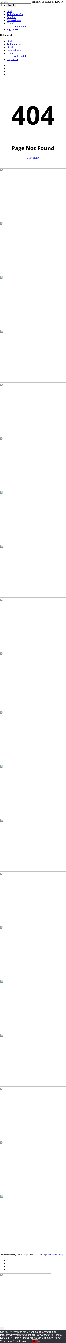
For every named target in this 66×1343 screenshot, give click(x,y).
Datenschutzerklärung (54, 1254)
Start (9, 41)
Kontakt (11, 53)
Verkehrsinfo (20, 56)
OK (34, 1341)
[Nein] (39, 1341)
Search (10, 5)
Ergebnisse (12, 59)
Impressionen (14, 50)
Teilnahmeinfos (15, 44)
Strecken (11, 47)
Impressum (40, 1254)
